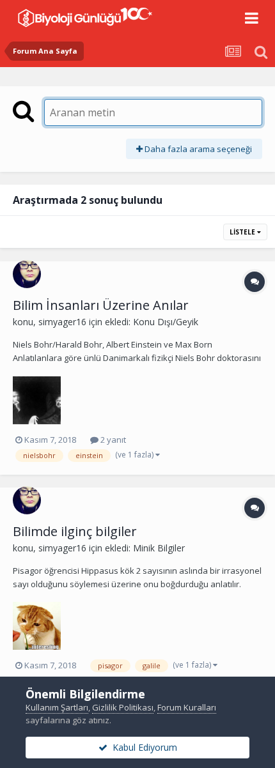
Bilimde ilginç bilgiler (75, 531)
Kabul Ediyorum (142, 747)
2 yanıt (112, 439)
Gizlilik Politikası (122, 707)
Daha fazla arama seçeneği (197, 149)
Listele (243, 231)
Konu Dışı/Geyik (165, 322)
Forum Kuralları (186, 707)
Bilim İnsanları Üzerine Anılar (101, 305)
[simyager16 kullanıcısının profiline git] (27, 274)
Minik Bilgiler (159, 548)
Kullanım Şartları (57, 707)
